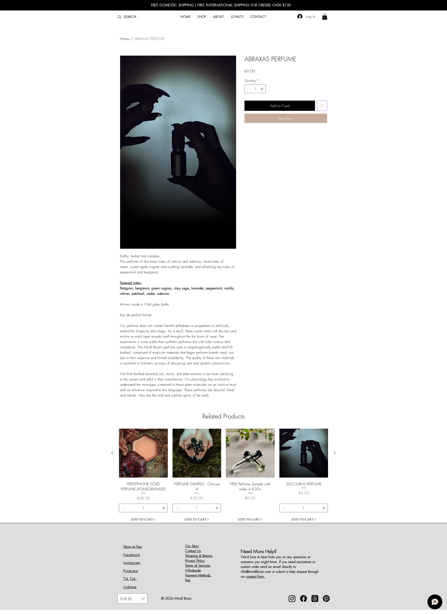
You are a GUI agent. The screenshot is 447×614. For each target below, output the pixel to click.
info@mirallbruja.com (256, 571)
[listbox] (132, 598)
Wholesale (193, 570)
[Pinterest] (326, 598)
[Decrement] (248, 89)
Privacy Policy (195, 560)
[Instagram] (292, 598)
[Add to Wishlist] (322, 106)
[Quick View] (143, 453)
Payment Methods (198, 575)
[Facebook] (303, 598)
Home (124, 38)
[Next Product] (335, 453)
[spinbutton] (255, 89)
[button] (324, 16)
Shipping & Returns (198, 555)
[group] (223, 476)
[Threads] (314, 598)
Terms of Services (197, 565)
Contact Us (193, 551)
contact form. (255, 576)
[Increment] (262, 89)
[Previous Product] (112, 453)
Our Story (192, 546)
